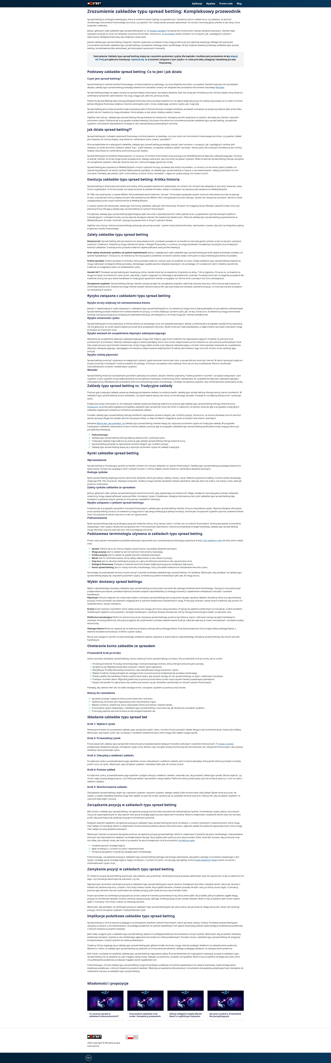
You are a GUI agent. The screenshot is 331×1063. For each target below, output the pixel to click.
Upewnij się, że (139, 59)
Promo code (226, 3)
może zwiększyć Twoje (206, 860)
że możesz (170, 33)
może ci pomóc (226, 743)
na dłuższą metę (186, 840)
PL (134, 1036)
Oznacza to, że (94, 406)
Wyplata (210, 3)
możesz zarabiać (157, 30)
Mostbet (220, 87)
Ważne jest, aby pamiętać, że (111, 423)
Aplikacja (197, 3)
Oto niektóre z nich (212, 540)
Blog (239, 3)
